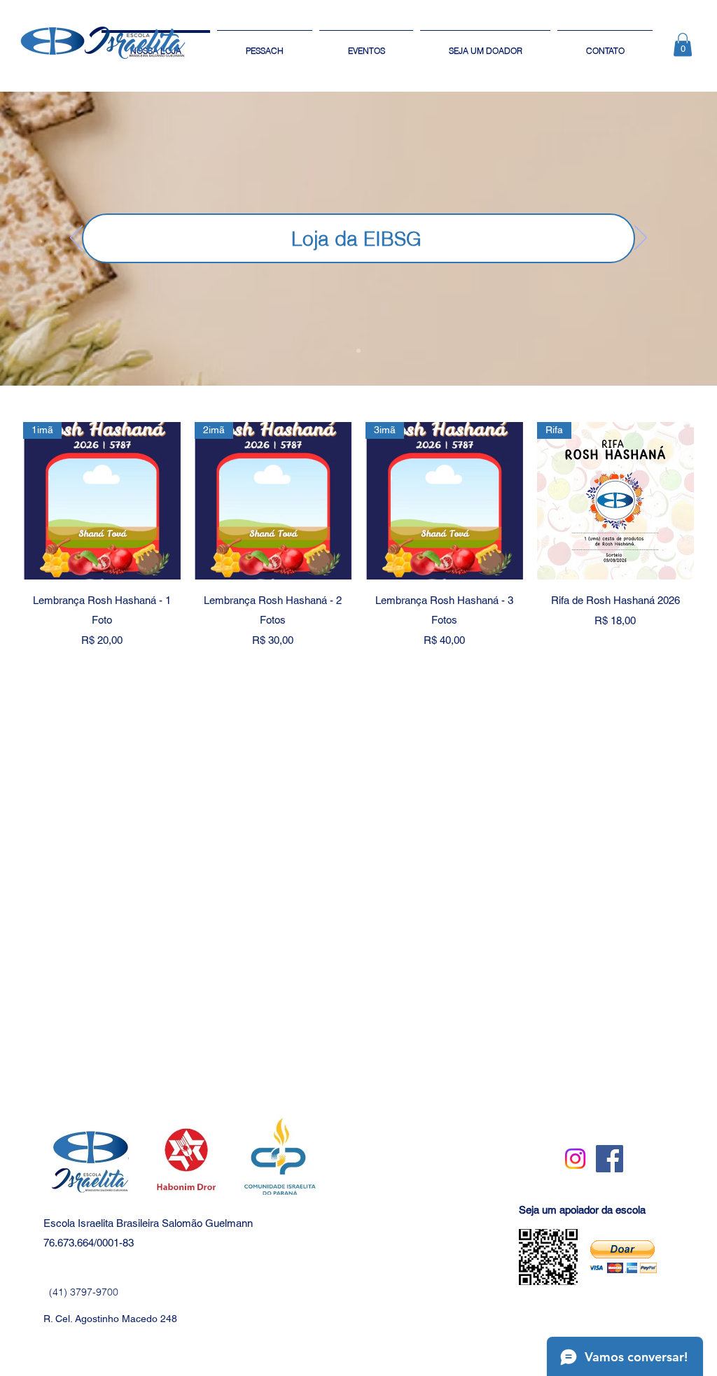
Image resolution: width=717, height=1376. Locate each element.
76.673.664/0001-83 (88, 1243)
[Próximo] (640, 238)
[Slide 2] (358, 351)
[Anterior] (76, 238)
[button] (682, 44)
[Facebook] (609, 1158)
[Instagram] (575, 1158)
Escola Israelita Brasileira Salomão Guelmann (148, 1223)
